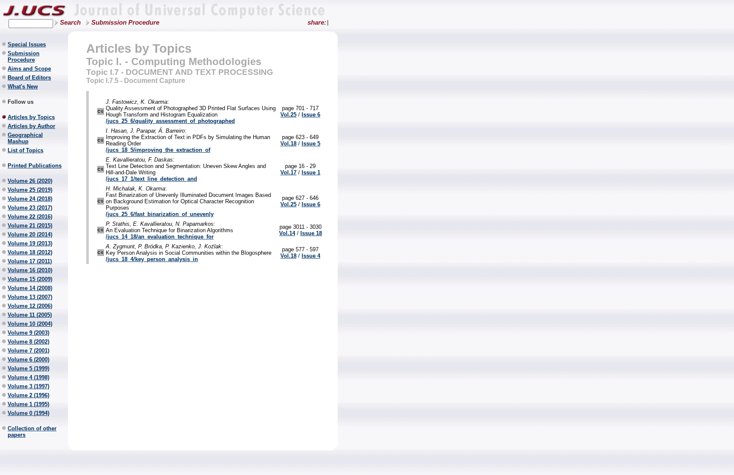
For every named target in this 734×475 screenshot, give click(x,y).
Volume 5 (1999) (28, 368)
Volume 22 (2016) (30, 216)
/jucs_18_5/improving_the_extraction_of (158, 150)
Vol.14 (287, 233)
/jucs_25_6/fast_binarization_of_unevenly (160, 214)
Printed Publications (35, 165)
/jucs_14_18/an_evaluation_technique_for (160, 236)
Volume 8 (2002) (28, 341)
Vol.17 (288, 172)
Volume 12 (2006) (30, 306)
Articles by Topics (31, 117)
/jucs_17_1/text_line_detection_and (151, 179)
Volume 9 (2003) (28, 333)
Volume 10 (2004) (30, 324)
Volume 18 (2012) (30, 252)
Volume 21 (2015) (30, 225)
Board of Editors (29, 77)
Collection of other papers (32, 431)
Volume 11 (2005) (30, 315)
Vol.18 (288, 143)
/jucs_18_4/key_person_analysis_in (152, 259)
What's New (23, 86)
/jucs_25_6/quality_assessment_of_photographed (170, 121)
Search (70, 22)
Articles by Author (31, 126)
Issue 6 (311, 114)
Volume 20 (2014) (30, 234)
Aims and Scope (29, 68)
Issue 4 (311, 256)
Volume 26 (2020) (30, 181)
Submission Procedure (125, 22)
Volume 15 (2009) (30, 279)
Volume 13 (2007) (30, 297)
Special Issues (27, 44)
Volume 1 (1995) (28, 404)
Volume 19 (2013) (30, 243)
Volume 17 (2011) (30, 261)
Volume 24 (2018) (30, 199)
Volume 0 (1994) (28, 413)
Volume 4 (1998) (28, 377)
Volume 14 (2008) (30, 288)
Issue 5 (311, 143)
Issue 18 (311, 233)
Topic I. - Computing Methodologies (173, 61)
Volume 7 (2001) (28, 350)
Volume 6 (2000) (28, 359)
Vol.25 (288, 114)
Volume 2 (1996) (28, 395)
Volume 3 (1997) (28, 386)
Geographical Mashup (25, 138)
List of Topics (25, 150)
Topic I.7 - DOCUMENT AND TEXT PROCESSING (179, 72)
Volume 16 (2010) (30, 270)
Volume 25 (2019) (30, 190)
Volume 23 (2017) (30, 208)
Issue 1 (311, 172)
